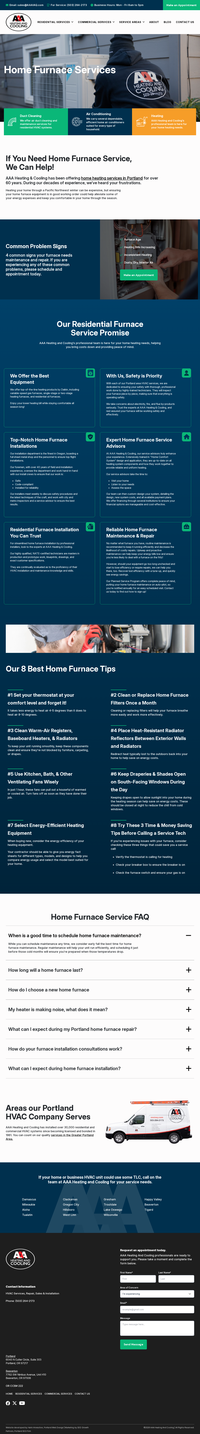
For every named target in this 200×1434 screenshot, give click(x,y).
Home (9, 1393)
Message (125, 1318)
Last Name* (164, 1272)
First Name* (126, 1272)
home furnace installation (42, 543)
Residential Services (28, 1393)
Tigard (149, 1209)
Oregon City (71, 1204)
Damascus (29, 1199)
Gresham (110, 1199)
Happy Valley (153, 1199)
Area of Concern (129, 1287)
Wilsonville (111, 1214)
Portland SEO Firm (22, 1431)
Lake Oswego (113, 1209)
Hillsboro (69, 1209)
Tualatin (27, 1214)
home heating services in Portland (112, 178)
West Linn (69, 1214)
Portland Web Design (53, 1427)
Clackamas (70, 1199)
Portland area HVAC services (142, 383)
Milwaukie (28, 1204)
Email (123, 1303)
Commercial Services (58, 1393)
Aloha (26, 1209)
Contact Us (82, 1393)
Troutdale (110, 1204)
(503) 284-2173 (25, 1300)
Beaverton (151, 1204)
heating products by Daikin (53, 389)
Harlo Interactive (35, 1427)
